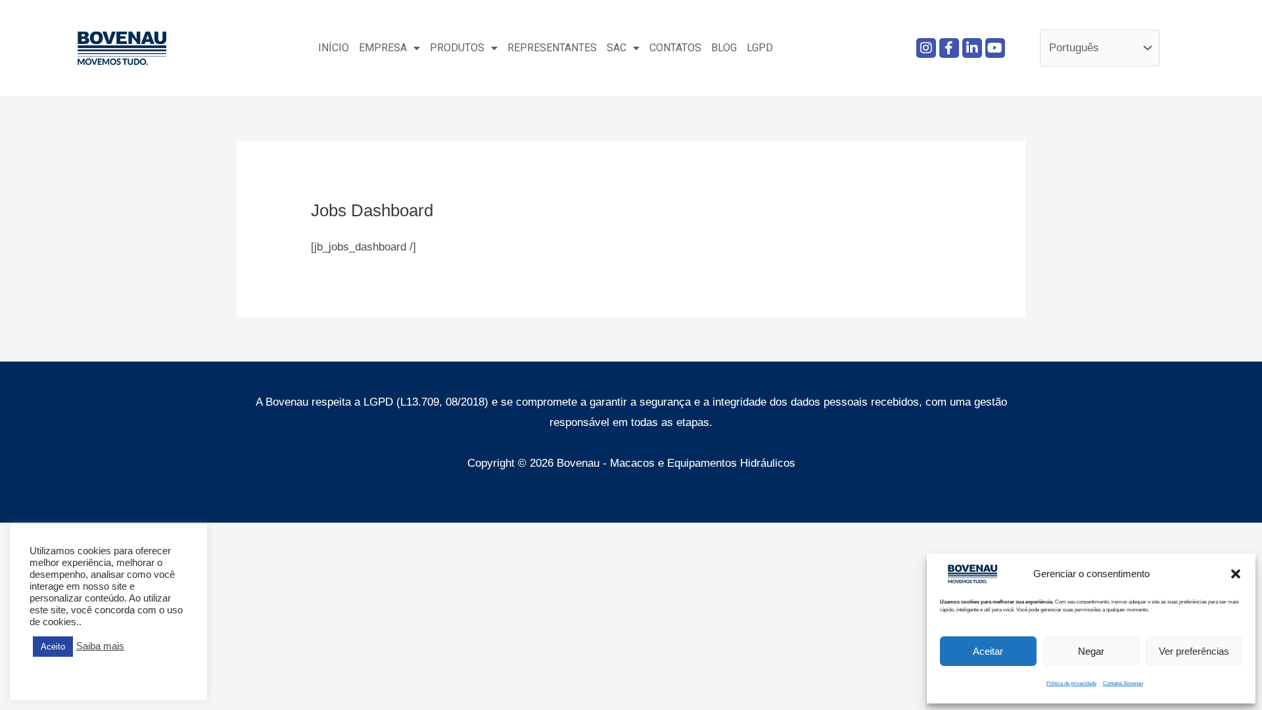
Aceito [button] (53, 646)
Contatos (675, 47)
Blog (724, 47)
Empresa (383, 47)
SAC (616, 47)
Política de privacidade (1071, 683)
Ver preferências (1194, 651)
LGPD (760, 47)
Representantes (552, 47)
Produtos (457, 47)
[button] (1235, 573)
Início (333, 47)
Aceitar (988, 651)
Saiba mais (100, 646)
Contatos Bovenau (1123, 683)
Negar (1091, 651)
